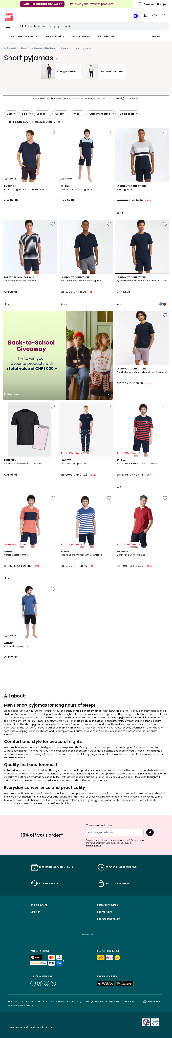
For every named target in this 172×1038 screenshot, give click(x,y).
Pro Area (157, 36)
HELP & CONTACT (38, 905)
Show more (86, 934)
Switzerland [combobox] (154, 1001)
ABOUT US (35, 912)
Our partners (104, 912)
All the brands (106, 36)
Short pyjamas (83, 48)
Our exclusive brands (108, 919)
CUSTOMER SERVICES (107, 905)
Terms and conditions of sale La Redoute (26, 1001)
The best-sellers (81, 36)
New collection (55, 36)
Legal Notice (114, 1001)
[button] (164, 16)
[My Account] (145, 16)
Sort (9, 114)
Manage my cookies (95, 1001)
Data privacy (75, 1001)
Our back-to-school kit (24, 36)
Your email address (99, 825)
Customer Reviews (57, 1001)
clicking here (93, 845)
